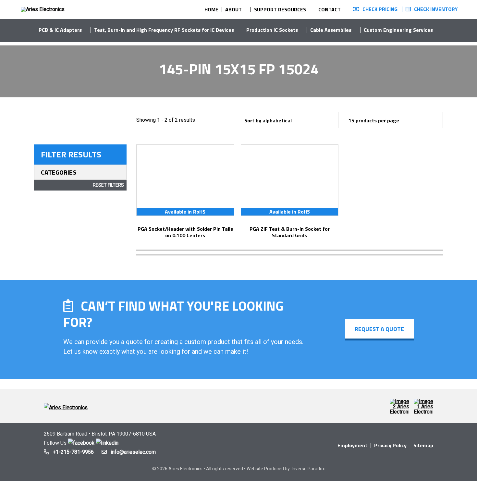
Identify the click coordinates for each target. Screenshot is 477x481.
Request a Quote (379, 329)
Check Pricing (380, 9)
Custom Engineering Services (398, 30)
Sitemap (423, 445)
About (233, 9)
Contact (329, 9)
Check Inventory (436, 9)
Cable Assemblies (330, 30)
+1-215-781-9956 (73, 452)
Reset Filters (108, 185)
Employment (352, 445)
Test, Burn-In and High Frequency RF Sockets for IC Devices (164, 30)
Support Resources (280, 9)
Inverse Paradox (308, 468)
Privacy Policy (390, 445)
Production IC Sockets (272, 30)
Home (211, 9)
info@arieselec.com (133, 452)
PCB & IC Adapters (60, 30)
